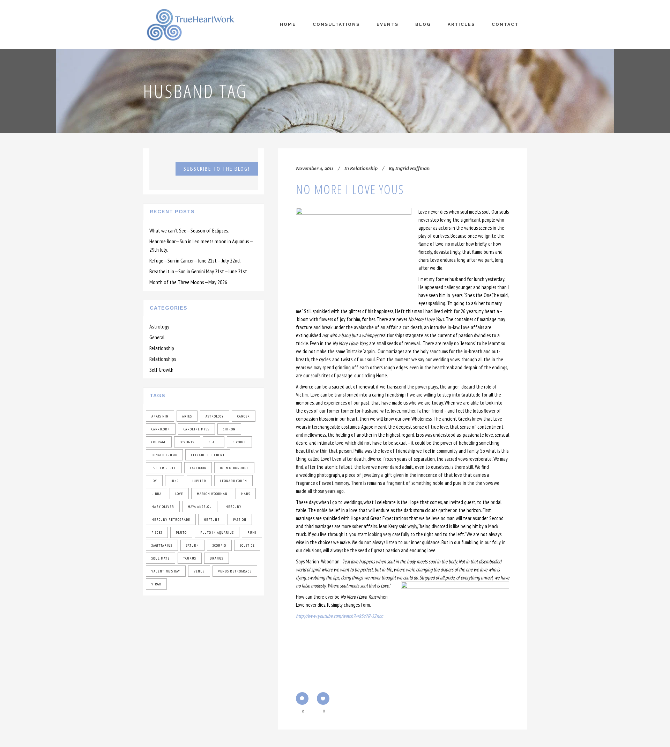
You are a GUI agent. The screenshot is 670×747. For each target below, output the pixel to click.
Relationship (161, 348)
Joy (154, 481)
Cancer (243, 416)
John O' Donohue (234, 468)
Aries (187, 416)
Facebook (198, 468)
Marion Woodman (212, 493)
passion (239, 519)
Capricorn (160, 429)
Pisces (156, 532)
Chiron (229, 429)
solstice (247, 545)
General (157, 337)
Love (179, 493)
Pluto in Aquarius (217, 532)
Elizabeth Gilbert (208, 455)
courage (158, 442)
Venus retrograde (235, 571)
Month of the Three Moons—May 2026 (188, 282)
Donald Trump (164, 455)
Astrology (159, 326)
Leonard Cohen (233, 481)
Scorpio (219, 545)
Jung (175, 481)
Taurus (189, 558)
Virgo (156, 584)
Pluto (181, 532)
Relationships (162, 358)
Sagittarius (161, 545)
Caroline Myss (196, 429)
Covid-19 (187, 442)
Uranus (216, 558)
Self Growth (161, 369)
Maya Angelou (200, 506)
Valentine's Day (165, 571)
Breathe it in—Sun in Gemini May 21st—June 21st (198, 271)
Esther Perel (163, 468)
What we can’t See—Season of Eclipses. (189, 230)
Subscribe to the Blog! (217, 168)
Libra (156, 493)
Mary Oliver (162, 506)
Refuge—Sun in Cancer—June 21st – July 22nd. (195, 260)
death (213, 442)
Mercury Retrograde (170, 519)
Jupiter (199, 481)
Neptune (211, 519)
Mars (245, 493)
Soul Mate (160, 558)
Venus (199, 571)
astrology (215, 416)
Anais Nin (160, 416)
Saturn (192, 545)
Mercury (233, 506)
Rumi (251, 532)
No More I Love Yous (350, 189)
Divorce (239, 442)
